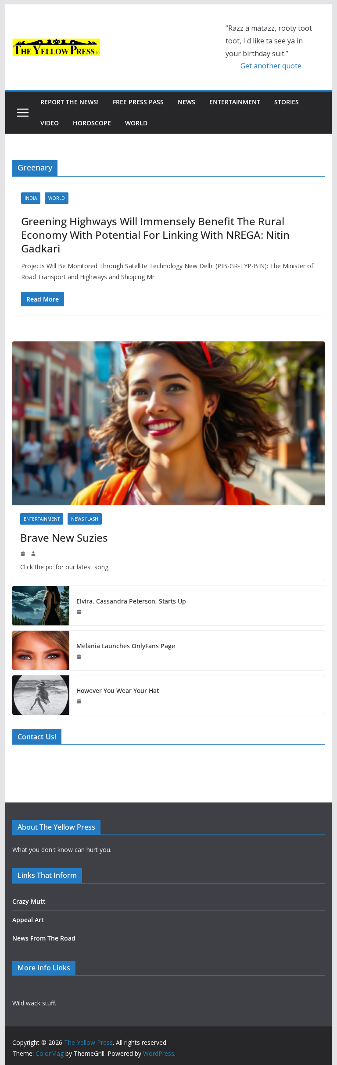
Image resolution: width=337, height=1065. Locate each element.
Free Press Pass (138, 102)
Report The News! (69, 102)
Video (49, 123)
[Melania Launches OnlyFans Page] (40, 650)
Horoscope (92, 123)
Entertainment (234, 102)
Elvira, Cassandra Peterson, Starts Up (131, 601)
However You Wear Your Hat (117, 690)
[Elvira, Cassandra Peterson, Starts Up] (40, 605)
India (31, 198)
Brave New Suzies (64, 537)
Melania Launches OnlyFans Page (125, 646)
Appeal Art (28, 920)
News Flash (84, 519)
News (186, 102)
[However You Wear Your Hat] (40, 695)
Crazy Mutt (29, 901)
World (136, 123)
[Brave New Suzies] (168, 423)
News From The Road (43, 938)
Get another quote (270, 66)
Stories (286, 102)
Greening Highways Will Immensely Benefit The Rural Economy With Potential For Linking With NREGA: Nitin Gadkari (155, 235)
